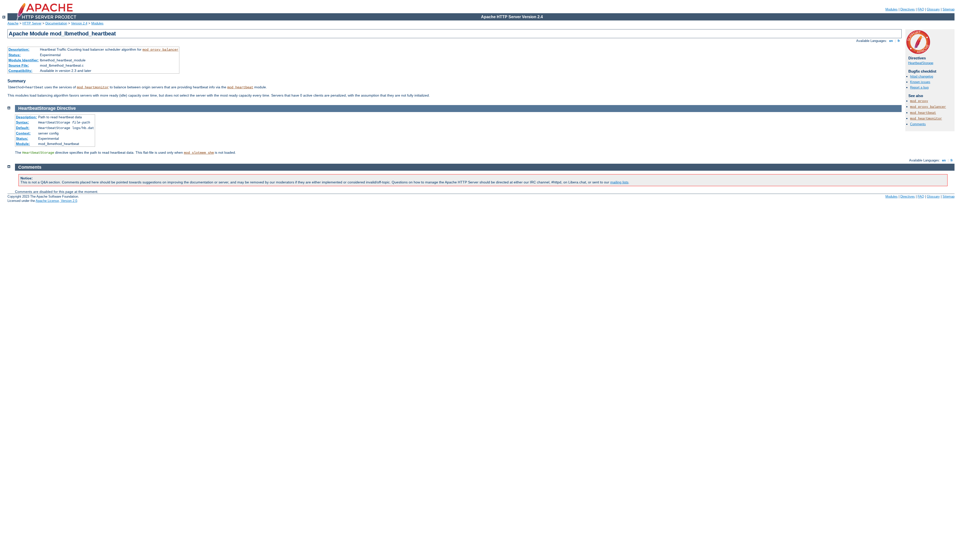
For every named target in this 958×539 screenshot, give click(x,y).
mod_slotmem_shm (199, 153)
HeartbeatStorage (920, 63)
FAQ (921, 9)
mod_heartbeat (240, 87)
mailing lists (619, 182)
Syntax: (22, 122)
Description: (18, 49)
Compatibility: (20, 71)
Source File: (18, 65)
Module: (23, 144)
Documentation (56, 23)
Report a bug (919, 87)
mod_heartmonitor (93, 87)
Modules (891, 9)
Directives (907, 9)
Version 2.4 (79, 23)
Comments (918, 124)
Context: (23, 133)
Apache (12, 23)
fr (899, 41)
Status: (14, 55)
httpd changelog (921, 76)
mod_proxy (919, 101)
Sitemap (949, 9)
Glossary (933, 9)
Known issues (920, 82)
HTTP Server (31, 23)
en (891, 41)
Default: (22, 128)
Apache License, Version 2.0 (56, 201)
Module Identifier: (23, 60)
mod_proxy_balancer (160, 50)
